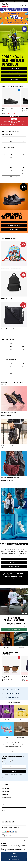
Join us (14, 771)
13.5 (11, 154)
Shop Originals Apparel (14, 629)
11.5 (11, 151)
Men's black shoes (14, 222)
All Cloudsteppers (14, 566)
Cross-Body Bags (14, 328)
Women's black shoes (14, 225)
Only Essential (14, 856)
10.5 (23, 141)
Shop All (19, 124)
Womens (5, 760)
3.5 (11, 167)
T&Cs (14, 22)
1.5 (23, 154)
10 (17, 141)
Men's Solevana (14, 562)
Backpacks (4, 298)
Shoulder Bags (5, 328)
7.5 (11, 138)
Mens (13, 760)
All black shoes (14, 229)
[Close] (24, 840)
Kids (5, 763)
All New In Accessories (7, 480)
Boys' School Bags (16, 268)
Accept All (14, 853)
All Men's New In (5, 447)
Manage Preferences (14, 859)
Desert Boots (14, 581)
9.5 (11, 141)
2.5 (11, 157)
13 (4, 154)
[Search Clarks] (17, 5)
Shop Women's (5, 124)
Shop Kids (5, 794)
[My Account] (20, 5)
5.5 (11, 170)
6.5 (23, 170)
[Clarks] (5, 5)
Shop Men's (13, 124)
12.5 (23, 151)
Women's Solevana (14, 559)
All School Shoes (14, 79)
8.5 (23, 138)
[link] (11, 102)
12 (17, 151)
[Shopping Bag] (23, 5)
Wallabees (14, 579)
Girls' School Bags (5, 268)
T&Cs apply (24, 124)
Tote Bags (10, 298)
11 (4, 151)
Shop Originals (6, 798)
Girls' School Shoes (14, 68)
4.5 (23, 167)
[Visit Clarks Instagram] (6, 822)
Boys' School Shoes (14, 72)
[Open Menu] (25, 5)
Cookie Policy (5, 850)
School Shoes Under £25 (14, 75)
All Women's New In (6, 415)
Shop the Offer (8, 22)
